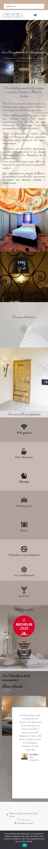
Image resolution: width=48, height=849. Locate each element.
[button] (35, 15)
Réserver (24, 69)
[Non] (45, 839)
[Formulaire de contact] (24, 823)
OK (24, 845)
